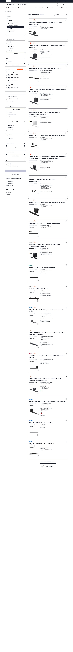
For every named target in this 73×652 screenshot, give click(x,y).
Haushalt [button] (46, 7)
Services (61, 1)
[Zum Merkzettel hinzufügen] (66, 20)
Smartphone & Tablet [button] (33, 7)
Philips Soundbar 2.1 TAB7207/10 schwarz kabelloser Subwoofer (47, 401)
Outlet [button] (66, 7)
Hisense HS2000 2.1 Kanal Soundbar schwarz (42, 267)
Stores (56, 1)
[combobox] (60, 14)
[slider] (6, 63)
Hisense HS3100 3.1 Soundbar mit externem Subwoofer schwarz (47, 202)
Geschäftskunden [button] (14, 1)
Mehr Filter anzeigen (15, 174)
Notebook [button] (14, 7)
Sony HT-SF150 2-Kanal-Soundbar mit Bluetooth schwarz (45, 68)
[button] (41, 391)
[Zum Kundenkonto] (61, 4)
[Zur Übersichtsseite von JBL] (30, 43)
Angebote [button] (61, 7)
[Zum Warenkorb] (67, 4)
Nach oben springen (49, 466)
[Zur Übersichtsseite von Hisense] (30, 133)
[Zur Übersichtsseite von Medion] (30, 286)
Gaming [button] (26, 7)
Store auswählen (16, 109)
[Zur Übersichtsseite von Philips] (30, 307)
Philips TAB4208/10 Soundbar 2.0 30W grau (41, 422)
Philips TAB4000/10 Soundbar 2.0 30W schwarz (43, 444)
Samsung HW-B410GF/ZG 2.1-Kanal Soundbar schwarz (44, 223)
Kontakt (66, 1)
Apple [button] (9, 7)
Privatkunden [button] (9, 1)
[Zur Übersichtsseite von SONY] (30, 66)
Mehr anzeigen (19, 53)
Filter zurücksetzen (19, 170)
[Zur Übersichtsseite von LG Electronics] (30, 353)
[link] (48, 29)
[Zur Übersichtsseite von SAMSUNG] (30, 20)
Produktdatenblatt (42, 415)
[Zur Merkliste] (64, 4)
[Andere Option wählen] (66, 14)
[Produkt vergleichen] (38, 36)
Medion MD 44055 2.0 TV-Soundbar (39, 288)
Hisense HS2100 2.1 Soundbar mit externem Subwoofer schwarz (47, 135)
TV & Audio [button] (41, 7)
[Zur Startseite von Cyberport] (10, 4)
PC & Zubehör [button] (20, 7)
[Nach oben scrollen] (42, 466)
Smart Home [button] (52, 7)
